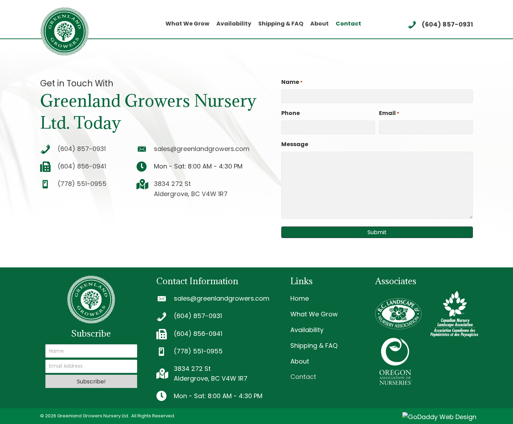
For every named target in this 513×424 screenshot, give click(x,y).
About (299, 361)
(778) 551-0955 (82, 183)
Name (292, 82)
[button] (91, 381)
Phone (290, 113)
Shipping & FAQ (313, 345)
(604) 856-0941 (82, 166)
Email (389, 113)
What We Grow (314, 314)
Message (294, 144)
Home (299, 298)
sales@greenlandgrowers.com (202, 148)
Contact (303, 376)
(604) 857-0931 (447, 24)
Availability (307, 329)
